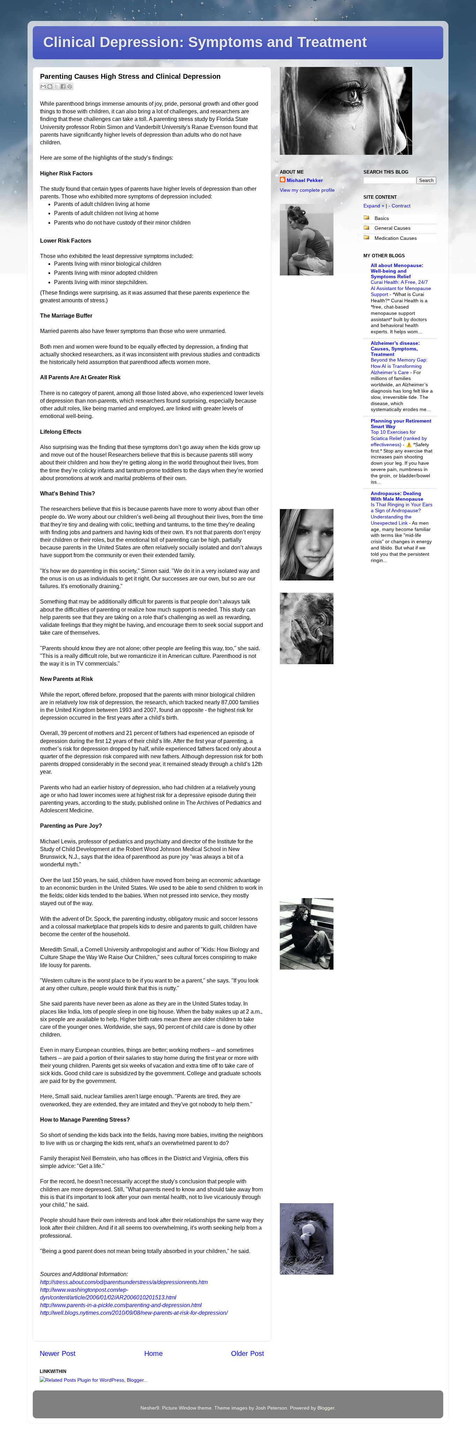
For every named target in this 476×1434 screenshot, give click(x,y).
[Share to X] (56, 86)
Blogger (325, 1408)
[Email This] (43, 86)
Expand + (373, 205)
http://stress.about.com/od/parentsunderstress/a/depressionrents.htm (124, 1282)
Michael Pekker (305, 180)
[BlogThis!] (49, 86)
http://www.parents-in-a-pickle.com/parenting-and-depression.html (121, 1305)
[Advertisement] (308, 392)
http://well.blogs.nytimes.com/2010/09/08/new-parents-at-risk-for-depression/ (134, 1313)
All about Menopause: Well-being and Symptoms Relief (397, 271)
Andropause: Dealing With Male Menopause (397, 496)
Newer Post (58, 1353)
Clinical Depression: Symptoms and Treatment (205, 42)
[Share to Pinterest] (69, 86)
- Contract (399, 205)
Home (153, 1353)
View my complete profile (307, 190)
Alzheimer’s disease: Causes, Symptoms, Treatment (395, 348)
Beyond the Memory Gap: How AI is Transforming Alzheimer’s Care (399, 366)
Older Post (247, 1353)
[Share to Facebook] (63, 86)
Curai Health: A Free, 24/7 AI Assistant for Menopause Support (401, 288)
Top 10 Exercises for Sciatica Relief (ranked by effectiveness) (399, 438)
